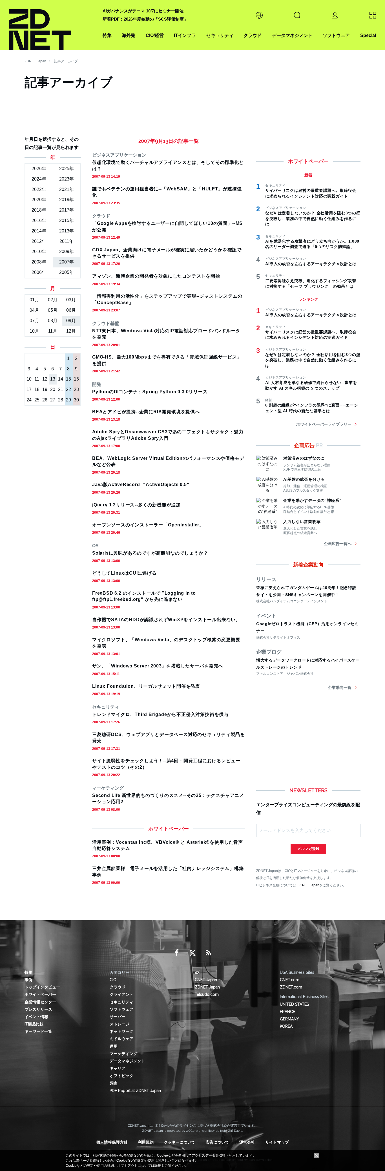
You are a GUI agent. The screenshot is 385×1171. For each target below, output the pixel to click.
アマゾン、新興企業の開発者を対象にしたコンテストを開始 (156, 276)
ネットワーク (121, 1031)
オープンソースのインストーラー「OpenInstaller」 (148, 524)
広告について (217, 1142)
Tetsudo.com (207, 994)
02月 (52, 299)
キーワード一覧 (38, 1031)
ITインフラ (185, 35)
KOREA (286, 1026)
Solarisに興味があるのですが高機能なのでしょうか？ (150, 553)
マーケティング (123, 1053)
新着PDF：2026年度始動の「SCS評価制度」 (145, 19)
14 (60, 379)
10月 (34, 331)
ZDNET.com (291, 987)
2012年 (39, 241)
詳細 (157, 1166)
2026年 (39, 168)
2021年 (66, 189)
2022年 (39, 189)
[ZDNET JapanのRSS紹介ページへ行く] (208, 953)
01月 (34, 299)
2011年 (66, 241)
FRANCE (287, 1011)
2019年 (66, 199)
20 (52, 389)
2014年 (39, 231)
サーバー (117, 1016)
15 (68, 379)
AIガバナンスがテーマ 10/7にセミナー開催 (143, 10)
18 (36, 389)
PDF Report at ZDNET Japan (135, 1090)
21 (60, 389)
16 (76, 379)
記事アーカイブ (66, 61)
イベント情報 (36, 1016)
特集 (107, 35)
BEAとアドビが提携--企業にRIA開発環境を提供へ (146, 411)
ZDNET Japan (35, 61)
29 (68, 399)
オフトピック (121, 1075)
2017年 (66, 210)
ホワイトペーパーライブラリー (323, 424)
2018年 (39, 210)
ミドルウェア (121, 1038)
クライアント (121, 994)
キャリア (117, 1068)
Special (368, 35)
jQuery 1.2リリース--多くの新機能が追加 (136, 504)
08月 (52, 320)
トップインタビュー (42, 987)
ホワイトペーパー (40, 994)
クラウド (253, 35)
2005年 (66, 272)
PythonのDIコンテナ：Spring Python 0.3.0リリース (150, 391)
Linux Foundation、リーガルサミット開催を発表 (146, 686)
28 (60, 399)
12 (44, 379)
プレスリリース (38, 1009)
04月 (34, 310)
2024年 (39, 179)
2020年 (39, 199)
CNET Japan (309, 885)
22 (68, 389)
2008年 (39, 262)
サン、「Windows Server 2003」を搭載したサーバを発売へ (157, 666)
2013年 (66, 231)
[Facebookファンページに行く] (176, 953)
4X (197, 972)
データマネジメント (292, 35)
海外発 (128, 35)
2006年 (39, 272)
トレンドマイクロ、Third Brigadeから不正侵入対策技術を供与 (160, 714)
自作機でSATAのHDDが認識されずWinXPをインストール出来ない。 (166, 619)
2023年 (66, 179)
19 (44, 389)
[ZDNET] (52, 25)
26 (44, 399)
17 (29, 389)
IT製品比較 (34, 1024)
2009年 (66, 251)
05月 (52, 310)
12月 (71, 331)
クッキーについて (179, 1142)
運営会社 (247, 1142)
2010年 (39, 251)
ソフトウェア (336, 35)
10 (29, 379)
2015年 (66, 220)
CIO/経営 (155, 35)
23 (76, 389)
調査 (114, 1083)
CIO (113, 979)
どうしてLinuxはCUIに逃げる (124, 573)
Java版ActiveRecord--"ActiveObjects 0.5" (140, 484)
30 (76, 399)
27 (52, 399)
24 (29, 399)
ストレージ (119, 1024)
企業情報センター (40, 1002)
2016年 (39, 220)
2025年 (66, 168)
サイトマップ (277, 1142)
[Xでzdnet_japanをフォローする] (192, 953)
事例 (28, 979)
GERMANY (289, 1019)
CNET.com (289, 979)
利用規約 (146, 1142)
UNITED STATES (294, 1004)
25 (36, 399)
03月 (71, 299)
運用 (114, 1046)
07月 (34, 320)
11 (36, 379)
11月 (52, 331)
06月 (71, 310)
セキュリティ (219, 35)
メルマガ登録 (308, 849)
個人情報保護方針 (112, 1142)
